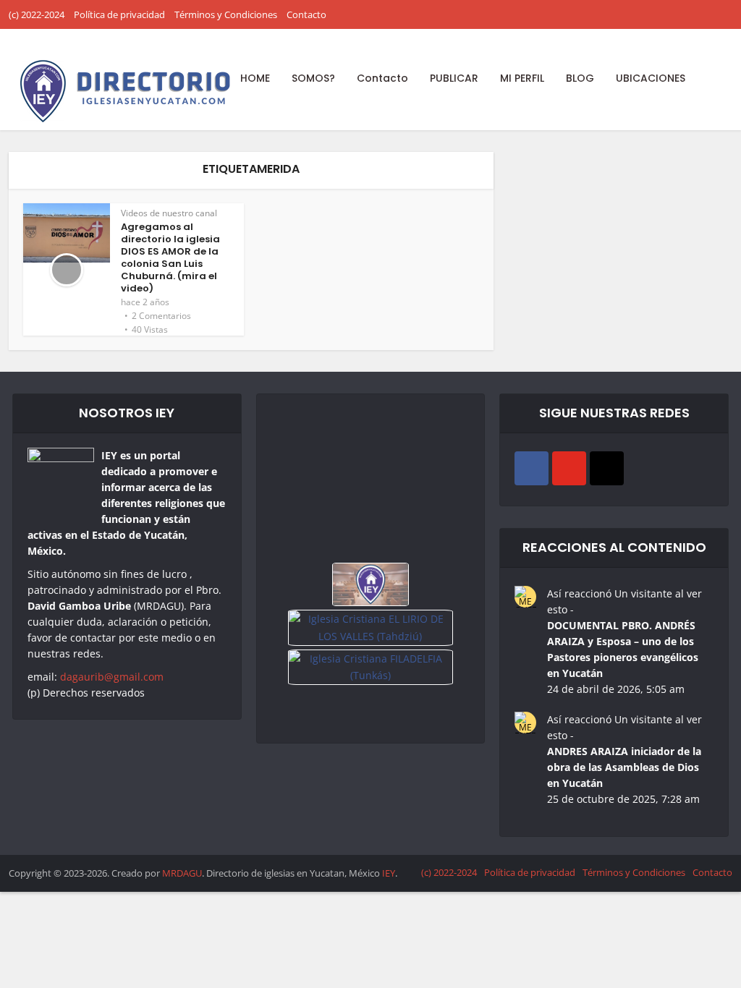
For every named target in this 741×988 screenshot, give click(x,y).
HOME (255, 78)
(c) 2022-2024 (36, 14)
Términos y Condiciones (225, 14)
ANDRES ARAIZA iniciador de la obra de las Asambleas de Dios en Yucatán (624, 767)
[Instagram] (607, 468)
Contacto (306, 14)
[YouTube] (569, 468)
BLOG (580, 78)
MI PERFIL (522, 78)
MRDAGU (182, 873)
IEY (388, 873)
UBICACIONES (650, 78)
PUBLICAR (454, 78)
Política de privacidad (119, 14)
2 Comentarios (161, 316)
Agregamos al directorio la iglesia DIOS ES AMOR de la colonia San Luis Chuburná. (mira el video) (170, 257)
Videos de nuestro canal (169, 213)
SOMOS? (313, 78)
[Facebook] (532, 468)
